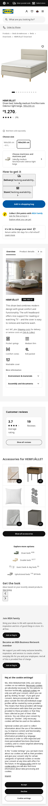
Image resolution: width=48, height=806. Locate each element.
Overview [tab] (10, 251)
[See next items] (38, 251)
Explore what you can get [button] (20, 219)
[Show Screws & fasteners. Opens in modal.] (34, 496)
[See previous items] (5, 593)
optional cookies (30, 690)
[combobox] (23, 19)
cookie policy (10, 766)
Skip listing (7, 590)
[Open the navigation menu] (42, 11)
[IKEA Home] (8, 11)
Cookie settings (24, 798)
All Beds (37, 574)
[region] (24, 65)
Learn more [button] (10, 235)
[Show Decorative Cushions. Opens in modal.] (13, 496)
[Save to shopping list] (42, 46)
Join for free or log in (18, 216)
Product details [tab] (27, 251)
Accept (24, 785)
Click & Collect (29, 332)
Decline (24, 791)
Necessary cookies (34, 685)
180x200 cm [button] (29, 106)
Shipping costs (24, 329)
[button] (14, 341)
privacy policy (26, 763)
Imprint (8, 776)
